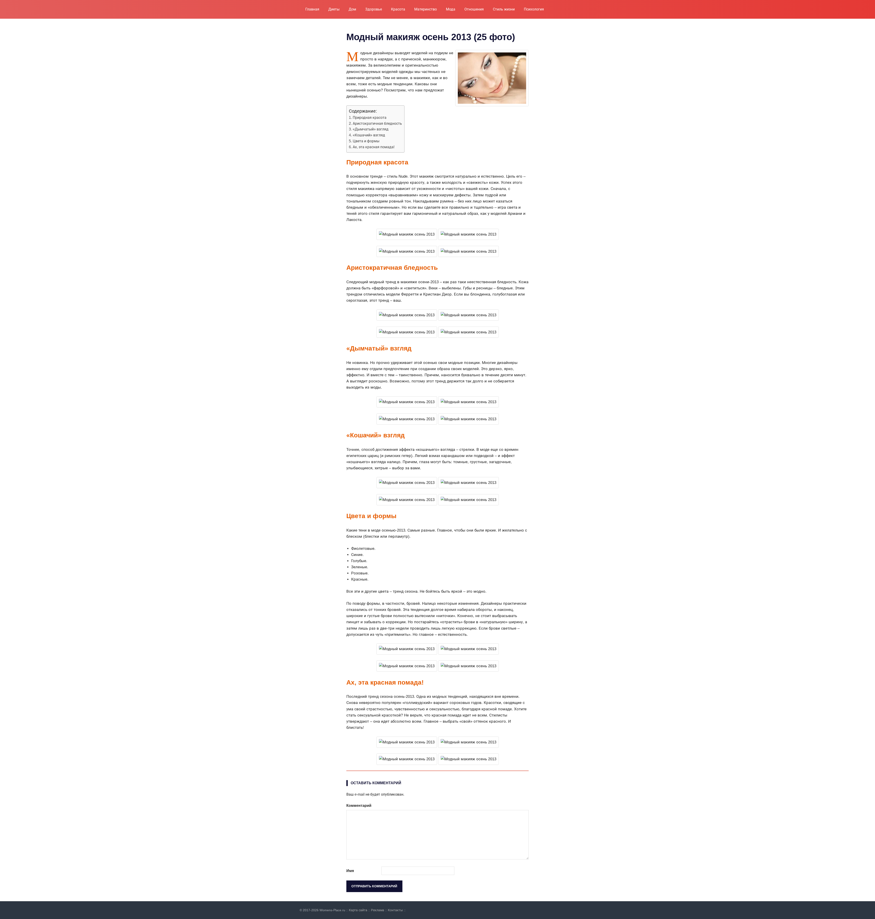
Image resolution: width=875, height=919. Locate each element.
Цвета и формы (366, 141)
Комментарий (358, 805)
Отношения (474, 9)
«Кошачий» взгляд (369, 135)
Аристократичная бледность (377, 123)
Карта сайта (358, 910)
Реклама (377, 910)
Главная (312, 9)
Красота (398, 9)
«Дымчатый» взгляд (371, 129)
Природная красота (369, 117)
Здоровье (373, 9)
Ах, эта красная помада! (373, 147)
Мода (450, 9)
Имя (350, 871)
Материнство (425, 9)
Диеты (334, 9)
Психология (534, 9)
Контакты (395, 910)
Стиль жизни (504, 9)
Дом (352, 9)
